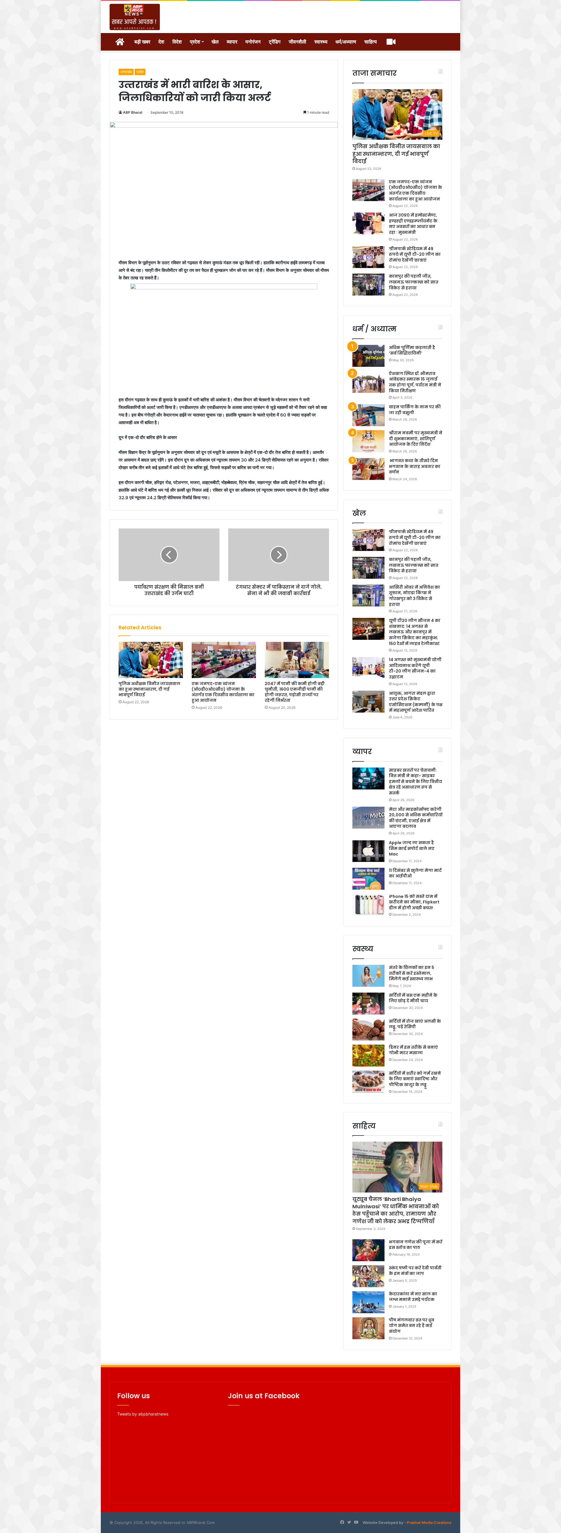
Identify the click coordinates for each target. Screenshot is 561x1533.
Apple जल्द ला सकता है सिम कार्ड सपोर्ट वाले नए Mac (411, 848)
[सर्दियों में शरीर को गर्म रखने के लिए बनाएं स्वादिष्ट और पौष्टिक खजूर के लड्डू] (368, 1082)
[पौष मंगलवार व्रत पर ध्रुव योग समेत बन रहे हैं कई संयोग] (368, 1328)
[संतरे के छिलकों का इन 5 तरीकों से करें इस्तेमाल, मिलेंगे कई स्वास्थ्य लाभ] (368, 976)
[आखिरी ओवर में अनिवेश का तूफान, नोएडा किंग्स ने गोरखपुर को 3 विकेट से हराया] (368, 595)
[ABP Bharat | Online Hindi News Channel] (135, 17)
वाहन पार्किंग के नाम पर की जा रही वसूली (415, 410)
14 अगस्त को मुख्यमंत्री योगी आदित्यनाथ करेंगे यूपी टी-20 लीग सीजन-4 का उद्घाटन (415, 668)
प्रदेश (195, 42)
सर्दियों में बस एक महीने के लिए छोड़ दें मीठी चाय (413, 998)
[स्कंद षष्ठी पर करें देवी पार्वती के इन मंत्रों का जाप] (368, 1276)
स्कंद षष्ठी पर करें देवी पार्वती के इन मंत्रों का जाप (415, 1271)
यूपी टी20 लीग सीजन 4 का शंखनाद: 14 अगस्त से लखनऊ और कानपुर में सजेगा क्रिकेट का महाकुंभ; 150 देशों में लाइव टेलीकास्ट (414, 632)
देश (161, 42)
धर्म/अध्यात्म (345, 42)
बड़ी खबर (142, 42)
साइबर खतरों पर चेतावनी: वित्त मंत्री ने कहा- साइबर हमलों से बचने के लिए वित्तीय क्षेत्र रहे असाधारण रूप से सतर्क (415, 781)
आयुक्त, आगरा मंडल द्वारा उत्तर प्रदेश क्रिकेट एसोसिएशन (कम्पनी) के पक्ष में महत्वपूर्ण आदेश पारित (415, 701)
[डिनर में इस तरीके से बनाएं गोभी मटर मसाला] (368, 1056)
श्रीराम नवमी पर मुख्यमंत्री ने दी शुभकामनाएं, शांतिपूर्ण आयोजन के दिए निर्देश (415, 438)
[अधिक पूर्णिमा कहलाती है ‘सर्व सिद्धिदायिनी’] (368, 356)
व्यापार (232, 42)
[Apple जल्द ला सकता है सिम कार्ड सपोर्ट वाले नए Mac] (368, 851)
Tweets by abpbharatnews (142, 1413)
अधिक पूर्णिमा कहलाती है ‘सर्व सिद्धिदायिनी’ (412, 350)
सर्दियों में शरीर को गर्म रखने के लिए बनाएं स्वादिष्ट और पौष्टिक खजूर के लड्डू (415, 1079)
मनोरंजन (253, 42)
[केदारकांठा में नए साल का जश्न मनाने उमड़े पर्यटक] (368, 1302)
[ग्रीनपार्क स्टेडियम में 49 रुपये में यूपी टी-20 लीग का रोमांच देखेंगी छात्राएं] (368, 257)
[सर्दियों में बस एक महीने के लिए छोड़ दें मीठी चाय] (368, 1003)
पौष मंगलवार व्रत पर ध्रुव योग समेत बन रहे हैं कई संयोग (411, 1325)
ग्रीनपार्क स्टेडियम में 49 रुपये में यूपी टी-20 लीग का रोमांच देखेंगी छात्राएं (415, 254)
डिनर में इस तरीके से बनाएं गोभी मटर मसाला (413, 1050)
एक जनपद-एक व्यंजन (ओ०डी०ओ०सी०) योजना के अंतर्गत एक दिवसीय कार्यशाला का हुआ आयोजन (223, 692)
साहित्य (370, 42)
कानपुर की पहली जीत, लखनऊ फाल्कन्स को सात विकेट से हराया (413, 282)
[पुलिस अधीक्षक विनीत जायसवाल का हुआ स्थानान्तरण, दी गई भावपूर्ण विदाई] (151, 660)
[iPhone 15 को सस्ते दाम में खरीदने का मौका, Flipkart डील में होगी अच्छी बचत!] (368, 905)
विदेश (177, 42)
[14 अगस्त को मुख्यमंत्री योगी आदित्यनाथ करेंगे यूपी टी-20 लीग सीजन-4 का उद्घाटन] (368, 668)
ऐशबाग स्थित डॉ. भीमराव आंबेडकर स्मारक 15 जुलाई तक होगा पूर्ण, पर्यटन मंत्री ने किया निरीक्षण (415, 382)
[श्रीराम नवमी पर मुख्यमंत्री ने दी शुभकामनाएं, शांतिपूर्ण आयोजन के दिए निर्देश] (368, 441)
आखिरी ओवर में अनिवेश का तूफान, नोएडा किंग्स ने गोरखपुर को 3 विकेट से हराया (414, 595)
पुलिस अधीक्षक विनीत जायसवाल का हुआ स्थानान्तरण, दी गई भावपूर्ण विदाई (149, 689)
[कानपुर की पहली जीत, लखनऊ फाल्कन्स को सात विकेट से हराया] (368, 284)
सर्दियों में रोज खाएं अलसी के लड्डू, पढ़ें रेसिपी (415, 1024)
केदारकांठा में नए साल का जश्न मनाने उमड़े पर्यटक (413, 1297)
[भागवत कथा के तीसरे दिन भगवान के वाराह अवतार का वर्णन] (368, 469)
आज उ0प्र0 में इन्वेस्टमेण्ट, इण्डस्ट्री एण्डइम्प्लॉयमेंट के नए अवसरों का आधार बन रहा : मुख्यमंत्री (413, 223)
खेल (215, 42)
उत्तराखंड (126, 72)
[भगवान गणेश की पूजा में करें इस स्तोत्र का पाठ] (368, 1250)
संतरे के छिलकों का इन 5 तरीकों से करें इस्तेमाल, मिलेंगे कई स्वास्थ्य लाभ (411, 973)
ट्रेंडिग (274, 42)
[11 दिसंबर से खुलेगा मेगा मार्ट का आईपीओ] (368, 879)
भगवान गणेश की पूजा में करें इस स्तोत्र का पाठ (415, 1245)
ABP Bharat (133, 112)
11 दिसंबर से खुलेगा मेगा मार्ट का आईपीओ (415, 873)
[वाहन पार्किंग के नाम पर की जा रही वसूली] (368, 415)
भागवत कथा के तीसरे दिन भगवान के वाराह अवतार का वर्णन (414, 466)
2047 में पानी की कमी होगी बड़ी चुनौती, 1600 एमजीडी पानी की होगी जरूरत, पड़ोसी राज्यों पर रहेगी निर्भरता (295, 692)
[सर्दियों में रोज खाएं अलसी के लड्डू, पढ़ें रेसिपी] (368, 1030)
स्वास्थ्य (320, 42)
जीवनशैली (297, 42)
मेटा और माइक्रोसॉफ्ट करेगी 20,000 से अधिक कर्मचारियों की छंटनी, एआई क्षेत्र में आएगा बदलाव (415, 817)
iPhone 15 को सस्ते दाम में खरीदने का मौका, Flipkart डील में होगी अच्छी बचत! (414, 902)
